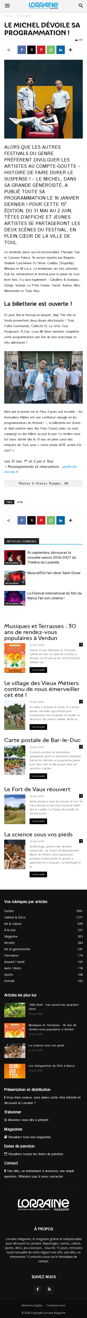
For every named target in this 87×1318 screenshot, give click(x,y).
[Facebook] (22, 50)
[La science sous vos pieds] (14, 1050)
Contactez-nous (55, 1305)
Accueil (8, 16)
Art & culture (24, 16)
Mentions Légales (32, 1305)
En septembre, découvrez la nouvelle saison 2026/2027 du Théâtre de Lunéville (51, 557)
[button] (7, 5)
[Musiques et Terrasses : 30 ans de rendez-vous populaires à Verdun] (14, 1030)
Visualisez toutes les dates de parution (35, 1154)
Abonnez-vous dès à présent (28, 1120)
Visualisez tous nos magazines (29, 1137)
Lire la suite (38, 670)
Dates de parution (19, 1146)
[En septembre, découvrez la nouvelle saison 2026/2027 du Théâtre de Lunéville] (14, 557)
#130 (19, 502)
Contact (11, 1163)
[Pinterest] (41, 50)
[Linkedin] (60, 50)
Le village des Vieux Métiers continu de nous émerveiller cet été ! (41, 689)
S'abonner (12, 1112)
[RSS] (49, 1290)
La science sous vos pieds (38, 834)
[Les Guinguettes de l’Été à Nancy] (14, 1071)
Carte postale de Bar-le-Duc (42, 740)
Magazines (13, 1129)
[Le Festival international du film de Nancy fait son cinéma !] (14, 598)
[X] (31, 50)
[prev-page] (7, 614)
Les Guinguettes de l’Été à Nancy (52, 1066)
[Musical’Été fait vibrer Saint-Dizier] (14, 578)
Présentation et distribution (27, 1090)
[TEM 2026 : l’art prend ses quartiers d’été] (14, 1010)
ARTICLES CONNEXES (22, 541)
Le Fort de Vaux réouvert (37, 789)
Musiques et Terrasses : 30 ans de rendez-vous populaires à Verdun (40, 632)
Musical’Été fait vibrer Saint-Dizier (54, 573)
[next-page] (13, 614)
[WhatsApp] (51, 50)
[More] (70, 50)
